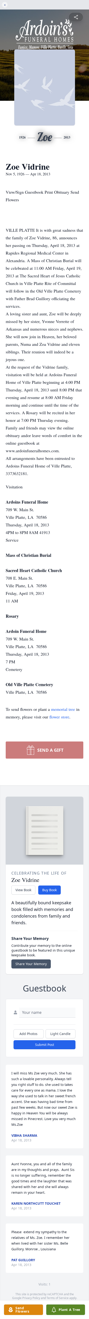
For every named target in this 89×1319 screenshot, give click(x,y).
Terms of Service (58, 1298)
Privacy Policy (31, 1298)
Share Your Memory (31, 964)
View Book (23, 890)
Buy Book (49, 890)
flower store (59, 717)
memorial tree (63, 709)
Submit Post (44, 1044)
